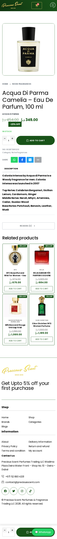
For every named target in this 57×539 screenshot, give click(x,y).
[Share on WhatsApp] (14, 160)
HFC (15, 270)
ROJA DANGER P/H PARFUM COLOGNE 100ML (42, 274)
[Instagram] (22, 491)
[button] (28, 225)
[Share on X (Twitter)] (30, 160)
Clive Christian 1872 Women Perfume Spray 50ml (41, 324)
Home (5, 84)
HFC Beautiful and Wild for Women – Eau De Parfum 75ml (15, 274)
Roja (42, 270)
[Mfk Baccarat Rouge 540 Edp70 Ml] (15, 305)
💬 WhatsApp (43, 532)
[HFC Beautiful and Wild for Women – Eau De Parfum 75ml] (15, 255)
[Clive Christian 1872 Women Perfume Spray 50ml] (41, 305)
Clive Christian (41, 320)
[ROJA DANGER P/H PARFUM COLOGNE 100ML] (41, 255)
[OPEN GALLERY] (28, 49)
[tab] (11, 169)
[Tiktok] (30, 491)
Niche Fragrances (21, 84)
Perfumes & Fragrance (35, 500)
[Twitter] (13, 491)
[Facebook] (5, 491)
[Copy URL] (38, 160)
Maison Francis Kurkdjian (15, 321)
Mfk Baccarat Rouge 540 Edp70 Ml (15, 326)
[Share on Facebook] (22, 160)
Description (11, 168)
